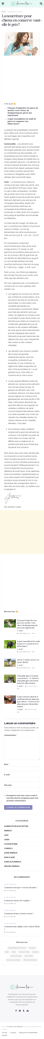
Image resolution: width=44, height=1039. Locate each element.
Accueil (4, 1032)
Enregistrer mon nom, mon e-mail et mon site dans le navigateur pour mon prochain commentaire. (22, 798)
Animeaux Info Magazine (15, 1026)
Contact (4, 1035)
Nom (7, 764)
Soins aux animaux (12, 862)
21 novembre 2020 (23, 633)
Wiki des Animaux (11, 866)
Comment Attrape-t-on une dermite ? (20, 887)
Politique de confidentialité (28, 1032)
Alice (21, 630)
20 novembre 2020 (24, 667)
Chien (6, 840)
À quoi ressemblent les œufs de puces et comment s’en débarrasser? (22, 121)
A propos (13, 1032)
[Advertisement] (22, 79)
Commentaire (10, 735)
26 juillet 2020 (31, 709)
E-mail (7, 775)
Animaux (8, 831)
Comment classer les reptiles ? (17, 900)
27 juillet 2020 (31, 686)
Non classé (9, 857)
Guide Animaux (10, 853)
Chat (6, 835)
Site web (7, 785)
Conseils (8, 848)
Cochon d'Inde (10, 844)
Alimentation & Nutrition (15, 12)
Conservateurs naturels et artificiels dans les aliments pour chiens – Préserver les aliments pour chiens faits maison (28, 702)
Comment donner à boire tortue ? (19, 913)
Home (4, 12)
